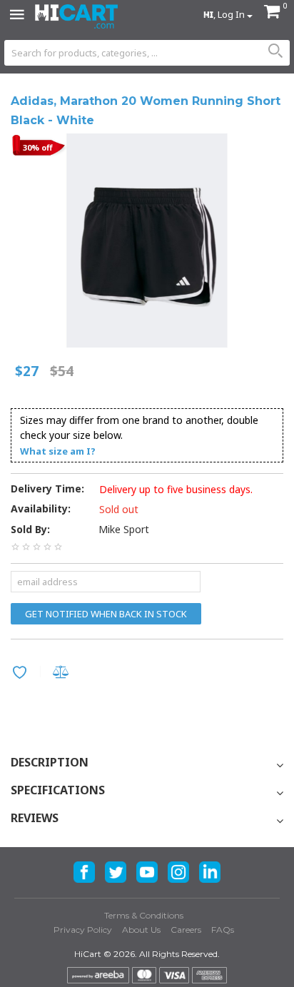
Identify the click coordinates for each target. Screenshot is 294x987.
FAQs (222, 929)
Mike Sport (123, 529)
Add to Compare (63, 673)
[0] (272, 13)
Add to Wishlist (22, 673)
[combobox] (147, 53)
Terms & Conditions (143, 915)
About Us (141, 929)
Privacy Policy (83, 929)
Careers (186, 929)
